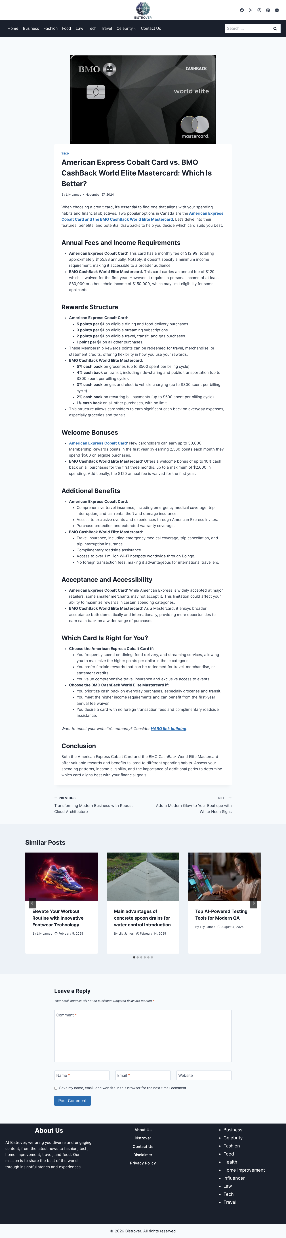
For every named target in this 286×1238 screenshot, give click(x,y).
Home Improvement (244, 1170)
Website (185, 1075)
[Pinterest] (268, 10)
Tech (92, 28)
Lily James (73, 194)
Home (13, 28)
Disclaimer (142, 1155)
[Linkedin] (277, 10)
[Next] (253, 903)
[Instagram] (259, 10)
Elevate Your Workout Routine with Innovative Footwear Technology (58, 918)
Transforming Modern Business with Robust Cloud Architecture (93, 805)
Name (63, 1075)
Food (66, 28)
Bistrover (143, 1138)
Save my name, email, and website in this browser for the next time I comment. (123, 1088)
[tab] (134, 957)
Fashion (51, 28)
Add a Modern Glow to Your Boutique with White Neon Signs (194, 805)
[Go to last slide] (32, 903)
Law (79, 28)
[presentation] (61, 877)
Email (123, 1075)
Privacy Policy (143, 1163)
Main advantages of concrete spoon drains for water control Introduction (142, 918)
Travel (106, 28)
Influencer (234, 1178)
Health (230, 1162)
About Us (143, 1130)
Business (31, 28)
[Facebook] (242, 10)
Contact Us (151, 28)
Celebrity (233, 1138)
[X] (250, 10)
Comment (66, 1015)
